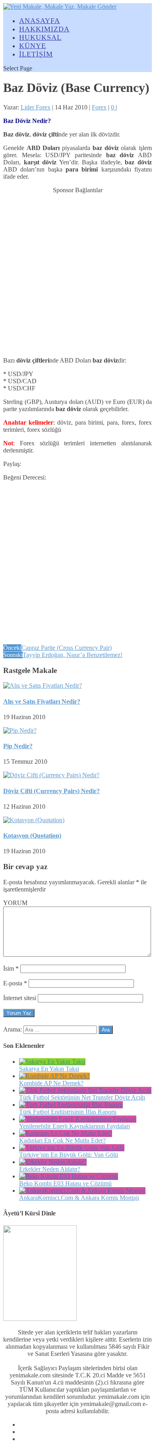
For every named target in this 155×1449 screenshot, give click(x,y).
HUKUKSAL (40, 37)
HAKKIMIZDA (44, 29)
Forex (99, 107)
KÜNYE (32, 46)
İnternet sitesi (19, 998)
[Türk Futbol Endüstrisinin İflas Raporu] (71, 1104)
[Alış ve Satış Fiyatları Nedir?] (42, 685)
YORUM (15, 902)
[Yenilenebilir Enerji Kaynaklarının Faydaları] (77, 1119)
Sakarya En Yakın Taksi (49, 1068)
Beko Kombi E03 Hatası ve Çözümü (65, 1183)
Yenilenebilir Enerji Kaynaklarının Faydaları (74, 1126)
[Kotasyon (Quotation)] (33, 820)
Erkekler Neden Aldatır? (49, 1169)
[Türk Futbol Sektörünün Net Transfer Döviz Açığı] (85, 1090)
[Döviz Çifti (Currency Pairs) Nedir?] (51, 775)
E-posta (15, 983)
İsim (11, 968)
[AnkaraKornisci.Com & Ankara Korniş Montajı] (82, 1190)
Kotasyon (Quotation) (32, 835)
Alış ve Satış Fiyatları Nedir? (41, 701)
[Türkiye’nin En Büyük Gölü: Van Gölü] (71, 1147)
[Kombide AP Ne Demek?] (54, 1076)
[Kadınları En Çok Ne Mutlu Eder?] (65, 1133)
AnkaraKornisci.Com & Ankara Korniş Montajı (79, 1197)
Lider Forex (35, 107)
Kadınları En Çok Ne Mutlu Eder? (62, 1140)
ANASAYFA (39, 21)
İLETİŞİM (36, 54)
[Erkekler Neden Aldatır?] (53, 1161)
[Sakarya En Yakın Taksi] (52, 1061)
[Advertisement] (77, 271)
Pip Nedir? (18, 746)
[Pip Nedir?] (20, 730)
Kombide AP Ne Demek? (51, 1083)
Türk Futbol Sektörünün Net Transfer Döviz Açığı (82, 1097)
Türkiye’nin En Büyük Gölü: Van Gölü (68, 1154)
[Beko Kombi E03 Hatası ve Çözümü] (68, 1176)
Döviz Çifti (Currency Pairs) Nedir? (51, 791)
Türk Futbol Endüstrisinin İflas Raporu (67, 1111)
